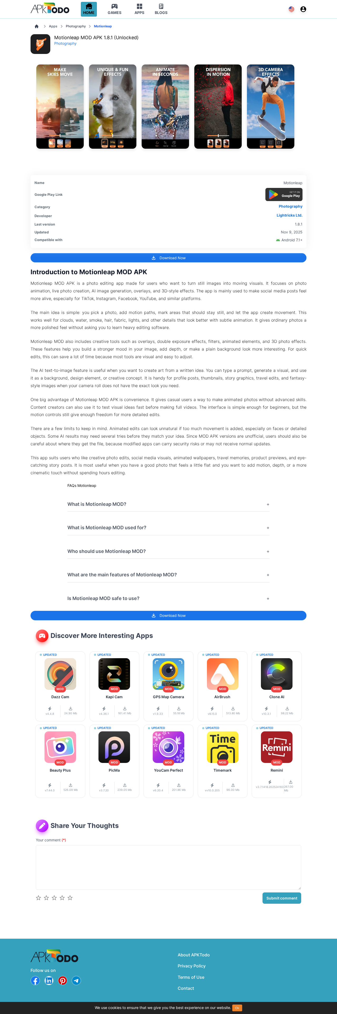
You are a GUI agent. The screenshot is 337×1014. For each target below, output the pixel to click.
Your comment (51, 840)
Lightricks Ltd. (290, 215)
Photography (76, 26)
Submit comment (281, 898)
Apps (53, 26)
